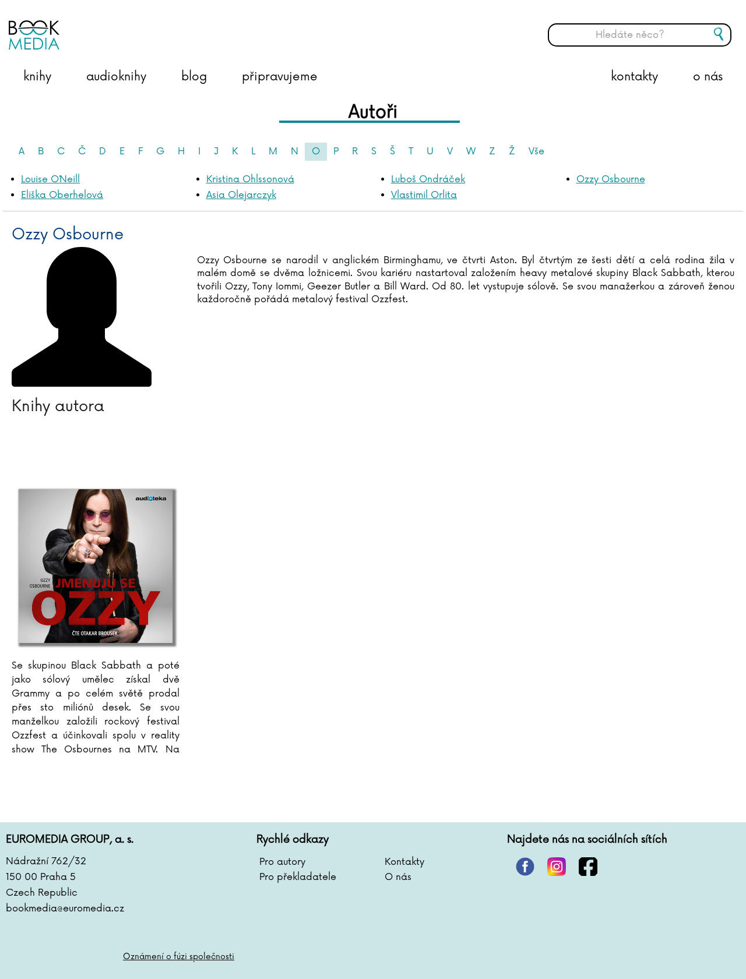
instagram (556, 866)
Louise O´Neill (50, 179)
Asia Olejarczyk (241, 195)
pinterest (525, 866)
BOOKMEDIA (125, 26)
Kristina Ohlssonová (250, 179)
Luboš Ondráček (428, 179)
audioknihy (116, 77)
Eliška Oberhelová (62, 195)
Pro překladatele (297, 877)
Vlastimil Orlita (424, 195)
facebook (588, 866)
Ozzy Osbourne (610, 179)
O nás (398, 877)
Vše (536, 151)
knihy (37, 77)
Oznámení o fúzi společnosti (178, 957)
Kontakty (404, 862)
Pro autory (282, 862)
